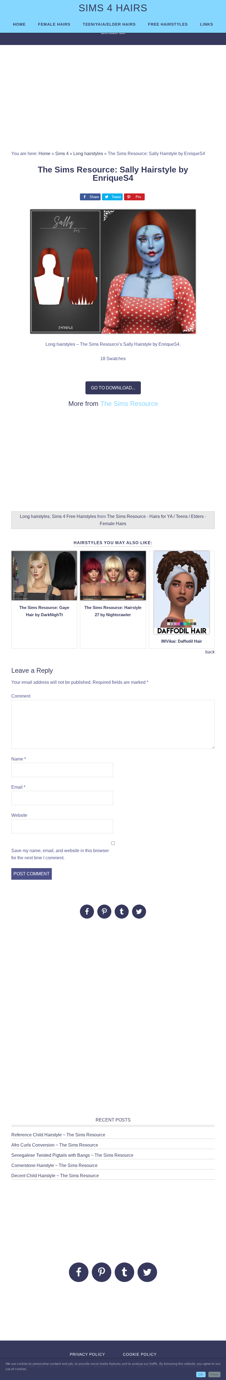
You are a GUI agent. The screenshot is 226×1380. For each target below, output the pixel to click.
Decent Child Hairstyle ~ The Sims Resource (55, 1175)
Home (44, 153)
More (214, 1374)
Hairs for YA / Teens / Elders (176, 516)
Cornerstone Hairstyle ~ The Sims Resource (54, 1165)
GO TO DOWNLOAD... (113, 387)
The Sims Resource (129, 403)
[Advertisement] (113, 100)
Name (18, 759)
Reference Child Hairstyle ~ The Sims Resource (58, 1134)
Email (18, 787)
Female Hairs (113, 523)
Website (19, 815)
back (210, 652)
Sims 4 (62, 153)
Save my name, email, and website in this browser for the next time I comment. (60, 854)
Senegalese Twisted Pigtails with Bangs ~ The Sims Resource (72, 1155)
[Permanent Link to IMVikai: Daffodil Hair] (181, 630)
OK (200, 1374)
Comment (20, 696)
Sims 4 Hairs (113, 8)
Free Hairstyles (81, 516)
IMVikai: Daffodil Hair (181, 641)
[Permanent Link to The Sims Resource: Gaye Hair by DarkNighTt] (44, 597)
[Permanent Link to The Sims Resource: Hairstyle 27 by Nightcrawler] (113, 597)
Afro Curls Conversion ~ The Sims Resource (54, 1145)
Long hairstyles (88, 153)
